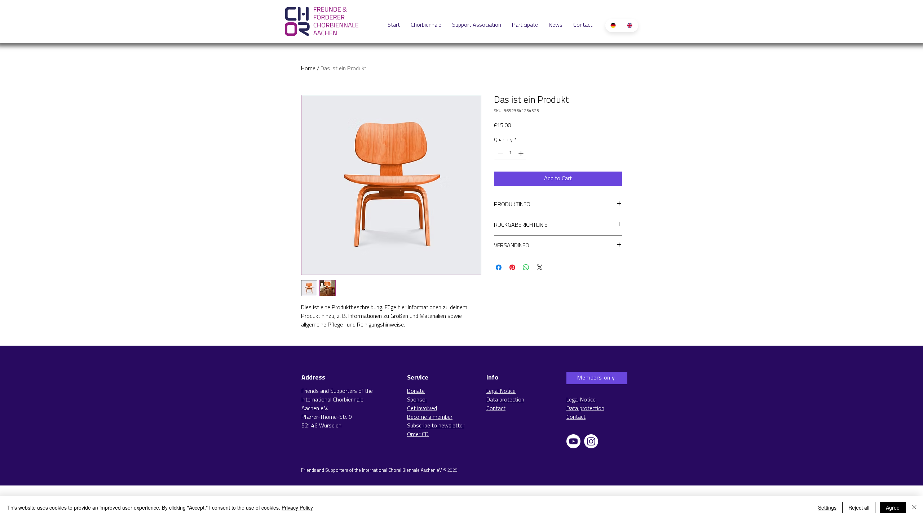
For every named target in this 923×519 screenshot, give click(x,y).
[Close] (914, 507)
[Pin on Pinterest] (512, 267)
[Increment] (521, 153)
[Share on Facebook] (498, 267)
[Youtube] (573, 441)
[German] (613, 25)
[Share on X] (539, 267)
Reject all (858, 507)
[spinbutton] (510, 153)
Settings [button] (827, 507)
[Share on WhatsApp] (526, 267)
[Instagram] (591, 441)
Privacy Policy (297, 507)
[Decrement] (499, 153)
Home (308, 69)
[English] (630, 25)
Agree (893, 507)
